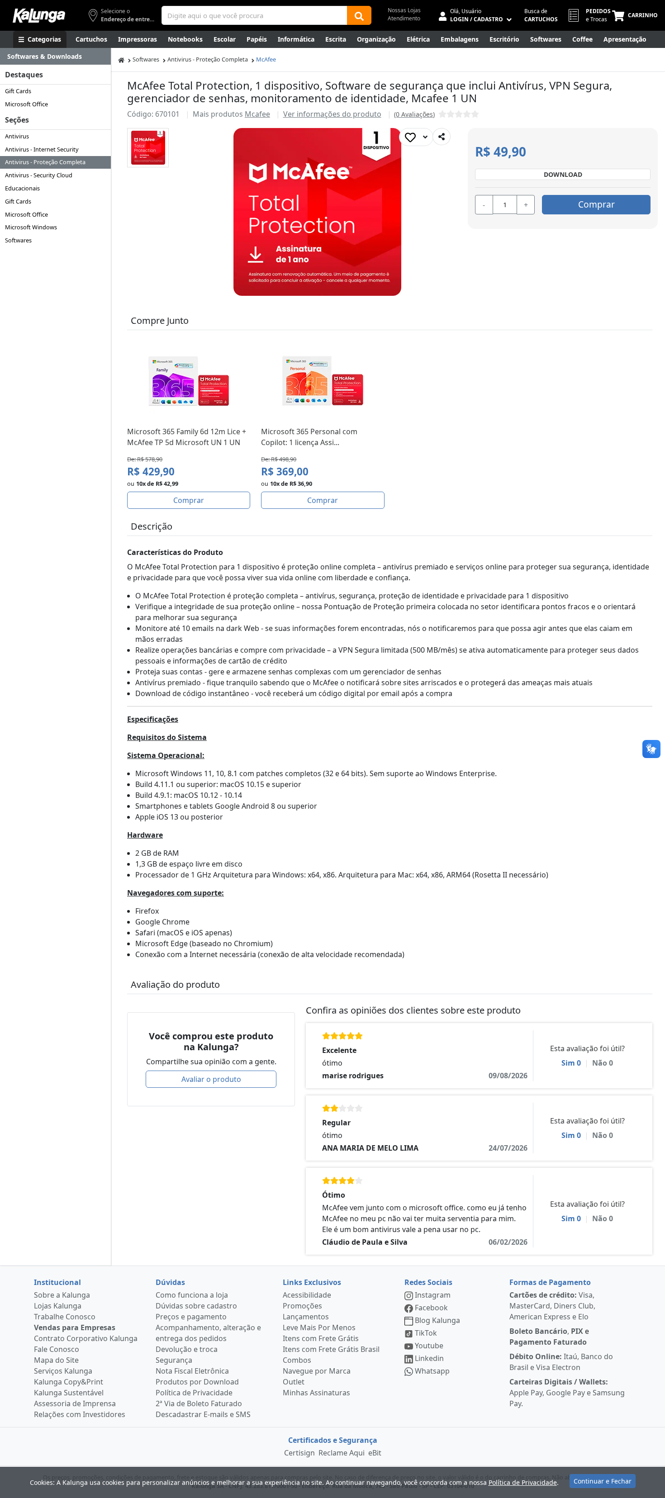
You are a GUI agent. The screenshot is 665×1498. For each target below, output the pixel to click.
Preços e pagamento (191, 1317)
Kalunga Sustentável (69, 1393)
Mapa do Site (56, 1360)
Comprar (596, 204)
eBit (374, 1453)
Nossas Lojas (404, 10)
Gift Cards (18, 91)
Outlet (293, 1382)
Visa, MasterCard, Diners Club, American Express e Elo (552, 1306)
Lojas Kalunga (57, 1306)
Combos (297, 1360)
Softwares (18, 240)
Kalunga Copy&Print (68, 1382)
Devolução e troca (187, 1349)
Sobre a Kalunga (62, 1295)
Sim (571, 1063)
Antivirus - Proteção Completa (45, 162)
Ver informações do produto (332, 114)
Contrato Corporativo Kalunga (86, 1338)
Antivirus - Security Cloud (38, 175)
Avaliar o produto (211, 1079)
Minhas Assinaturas (316, 1393)
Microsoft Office (26, 104)
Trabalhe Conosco (64, 1317)
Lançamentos (306, 1317)
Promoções (302, 1306)
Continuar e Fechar (603, 1481)
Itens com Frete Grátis (321, 1338)
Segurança (174, 1360)
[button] (148, 147)
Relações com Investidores (79, 1414)
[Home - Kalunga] (121, 59)
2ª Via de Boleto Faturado (199, 1403)
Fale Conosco (56, 1349)
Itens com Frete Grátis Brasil (331, 1349)
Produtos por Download (197, 1382)
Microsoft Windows (31, 227)
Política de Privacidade (194, 1393)
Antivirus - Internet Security (42, 149)
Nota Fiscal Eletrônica (192, 1371)
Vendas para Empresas (74, 1327)
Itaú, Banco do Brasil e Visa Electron (561, 1361)
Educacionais (22, 188)
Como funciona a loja (192, 1295)
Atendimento (404, 18)
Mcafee (257, 114)
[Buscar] (359, 15)
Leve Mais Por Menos (319, 1327)
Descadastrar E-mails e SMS (203, 1414)
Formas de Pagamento (550, 1282)
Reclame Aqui (341, 1453)
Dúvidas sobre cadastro (196, 1306)
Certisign (299, 1453)
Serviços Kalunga (63, 1371)
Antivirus (17, 136)
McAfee (266, 59)
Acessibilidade (307, 1295)
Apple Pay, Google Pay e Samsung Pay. (567, 1392)
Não (602, 1063)
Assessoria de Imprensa (75, 1403)
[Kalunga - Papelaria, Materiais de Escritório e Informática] (39, 16)
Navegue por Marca (317, 1371)
